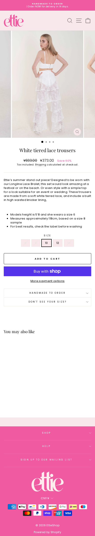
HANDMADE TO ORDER (47, 293)
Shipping (40, 164)
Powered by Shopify (47, 532)
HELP (46, 446)
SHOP (46, 433)
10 (46, 243)
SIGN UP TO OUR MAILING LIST (46, 459)
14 (68, 243)
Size (47, 235)
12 (57, 243)
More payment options (47, 281)
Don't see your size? (47, 301)
